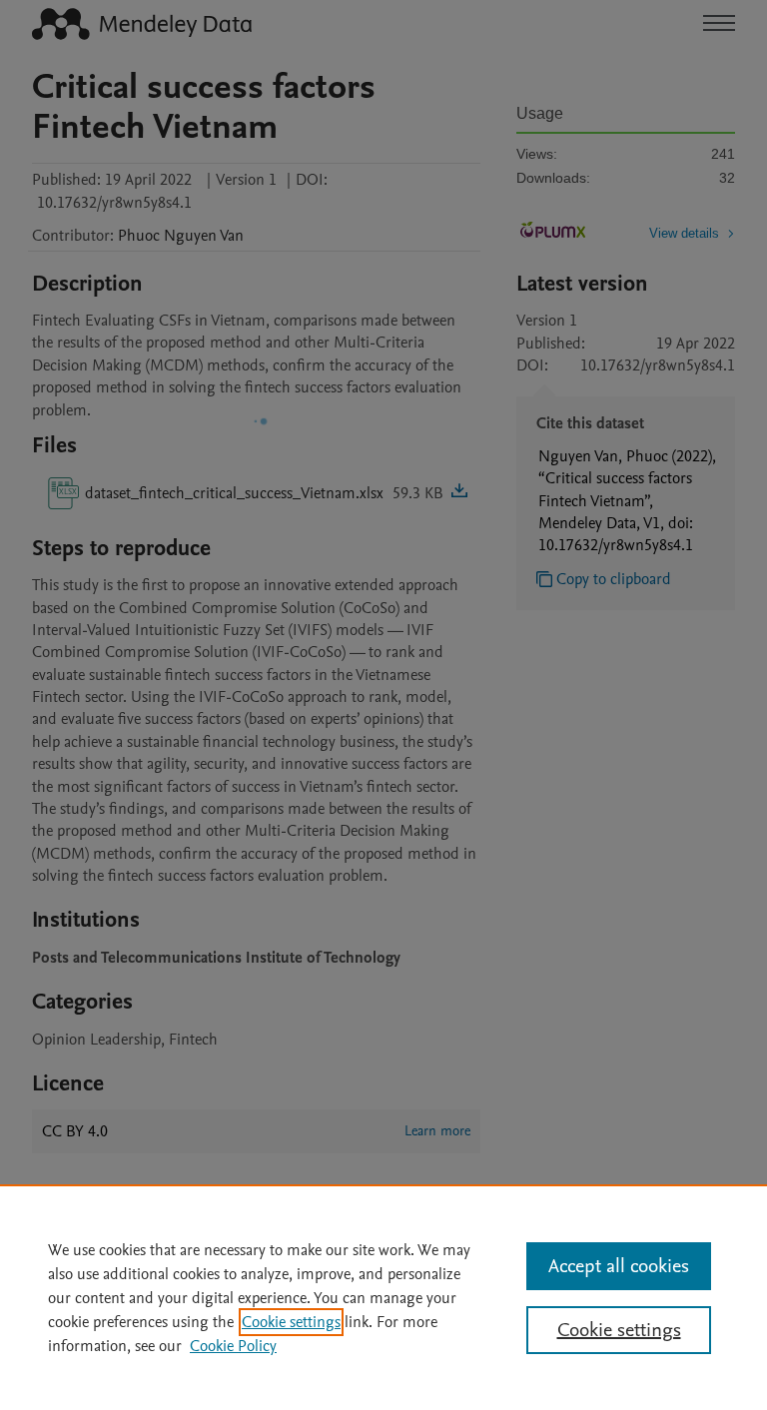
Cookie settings (291, 1322)
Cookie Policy (233, 1346)
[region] (383, 1297)
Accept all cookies (618, 1266)
